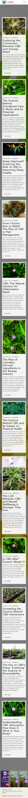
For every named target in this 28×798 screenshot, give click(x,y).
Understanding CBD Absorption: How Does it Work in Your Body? (13, 728)
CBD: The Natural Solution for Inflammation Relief (13, 287)
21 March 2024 (7, 662)
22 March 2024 (7, 606)
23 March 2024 (7, 556)
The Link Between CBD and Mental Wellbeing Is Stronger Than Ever (12, 503)
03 (9, 763)
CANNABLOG (15, 37)
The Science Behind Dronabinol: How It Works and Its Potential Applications (13, 108)
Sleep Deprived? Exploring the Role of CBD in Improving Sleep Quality (13, 167)
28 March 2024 (7, 220)
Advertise (4, 796)
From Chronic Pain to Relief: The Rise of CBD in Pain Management (13, 229)
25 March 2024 (7, 417)
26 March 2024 (7, 357)
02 (6, 763)
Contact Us (20, 796)
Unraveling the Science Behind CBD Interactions (13, 611)
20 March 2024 (7, 719)
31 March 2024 (7, 37)
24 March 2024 (7, 493)
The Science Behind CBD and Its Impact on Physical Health (13, 424)
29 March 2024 (7, 158)
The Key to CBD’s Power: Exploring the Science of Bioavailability (14, 669)
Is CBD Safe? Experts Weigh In (14, 560)
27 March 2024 (7, 280)
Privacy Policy (12, 796)
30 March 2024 (7, 98)
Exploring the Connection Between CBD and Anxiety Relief (11, 46)
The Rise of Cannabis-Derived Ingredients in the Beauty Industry (12, 367)
